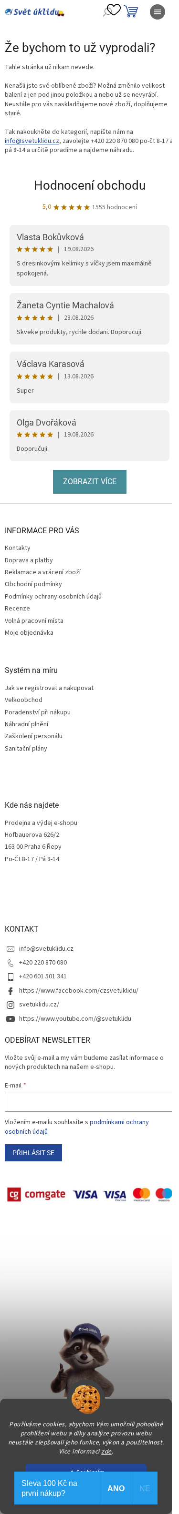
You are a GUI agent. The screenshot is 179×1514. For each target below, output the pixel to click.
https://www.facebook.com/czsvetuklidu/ (78, 991)
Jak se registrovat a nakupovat (49, 688)
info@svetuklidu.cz (32, 141)
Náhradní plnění (26, 724)
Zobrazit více (89, 481)
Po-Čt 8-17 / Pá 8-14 (32, 859)
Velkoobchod (23, 700)
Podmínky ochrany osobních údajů (53, 596)
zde (106, 1451)
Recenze (17, 608)
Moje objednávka (29, 633)
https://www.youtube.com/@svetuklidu (75, 1019)
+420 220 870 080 (43, 962)
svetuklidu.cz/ (39, 1004)
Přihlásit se (33, 1153)
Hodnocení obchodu (90, 185)
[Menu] (157, 11)
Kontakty (18, 548)
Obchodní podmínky (33, 584)
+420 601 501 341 (43, 976)
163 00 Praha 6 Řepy (33, 847)
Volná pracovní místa (34, 621)
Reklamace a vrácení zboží (43, 572)
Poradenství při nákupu (38, 712)
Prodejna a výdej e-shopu (41, 823)
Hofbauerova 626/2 (32, 835)
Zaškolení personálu (34, 736)
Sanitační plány (26, 748)
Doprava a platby (29, 560)
